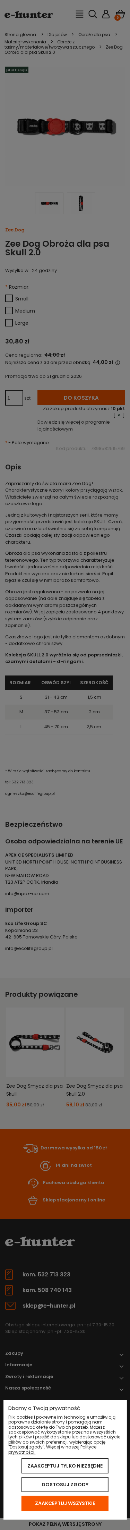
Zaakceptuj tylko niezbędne (65, 1465)
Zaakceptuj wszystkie (65, 1503)
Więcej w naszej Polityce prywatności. (52, 1449)
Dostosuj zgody (65, 1484)
